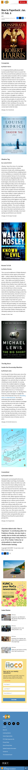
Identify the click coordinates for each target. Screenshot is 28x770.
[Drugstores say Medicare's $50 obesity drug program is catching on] (6, 617)
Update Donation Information (9, 748)
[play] (2, 768)
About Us (5, 729)
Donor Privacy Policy (7, 745)
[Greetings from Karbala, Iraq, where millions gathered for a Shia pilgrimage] (6, 639)
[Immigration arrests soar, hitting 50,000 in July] (6, 628)
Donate (23, 2)
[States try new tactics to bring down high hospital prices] (6, 650)
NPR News (13, 614)
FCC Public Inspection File (8, 739)
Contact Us (5, 751)
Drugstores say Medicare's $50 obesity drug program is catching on (18, 618)
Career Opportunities (7, 736)
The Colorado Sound (7, 754)
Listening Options (7, 733)
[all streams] (26, 768)
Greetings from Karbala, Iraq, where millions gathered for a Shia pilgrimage (18, 640)
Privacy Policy (6, 742)
